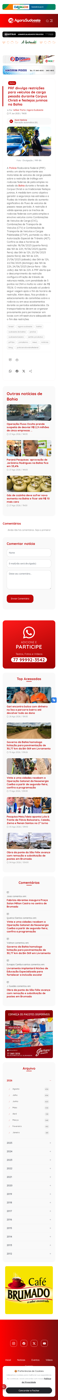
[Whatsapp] (10, 370)
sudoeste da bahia (17, 332)
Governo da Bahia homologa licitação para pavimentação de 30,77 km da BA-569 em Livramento (29, 745)
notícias (44, 342)
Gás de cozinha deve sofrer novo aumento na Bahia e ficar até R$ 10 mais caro (28, 498)
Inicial (8, 1360)
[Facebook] (17, 370)
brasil (11, 326)
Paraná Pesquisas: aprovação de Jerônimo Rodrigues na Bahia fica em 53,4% (27, 463)
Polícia (12, 168)
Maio (30, 1107)
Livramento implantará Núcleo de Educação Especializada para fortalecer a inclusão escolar (27, 971)
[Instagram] (13, 1343)
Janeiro (30, 1132)
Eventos (35, 1360)
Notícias (21, 1360)
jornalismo (23, 342)
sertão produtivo (35, 337)
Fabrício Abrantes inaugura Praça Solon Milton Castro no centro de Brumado (27, 903)
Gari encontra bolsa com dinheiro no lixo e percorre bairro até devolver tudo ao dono (27, 710)
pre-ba (33, 332)
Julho (30, 1095)
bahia (39, 326)
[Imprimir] (17, 359)
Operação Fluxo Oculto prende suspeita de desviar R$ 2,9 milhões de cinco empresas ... (28, 427)
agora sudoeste (25, 326)
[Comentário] (10, 359)
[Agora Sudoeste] (24, 21)
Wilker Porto (19, 110)
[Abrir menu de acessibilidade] (3, 1386)
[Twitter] (34, 1343)
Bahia (12, 83)
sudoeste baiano (16, 337)
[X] (23, 370)
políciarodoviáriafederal (27, 347)
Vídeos (49, 1360)
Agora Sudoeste (35, 110)
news (34, 342)
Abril (30, 1113)
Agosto (30, 1089)
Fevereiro (30, 1126)
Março (30, 1120)
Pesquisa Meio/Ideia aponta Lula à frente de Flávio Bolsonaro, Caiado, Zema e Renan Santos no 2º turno (28, 820)
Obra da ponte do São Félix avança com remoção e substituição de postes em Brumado (28, 855)
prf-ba (11, 342)
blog (11, 347)
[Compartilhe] (30, 370)
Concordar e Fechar (29, 1390)
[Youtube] (44, 1343)
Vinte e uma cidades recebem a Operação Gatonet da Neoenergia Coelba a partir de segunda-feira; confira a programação (28, 782)
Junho (30, 1101)
